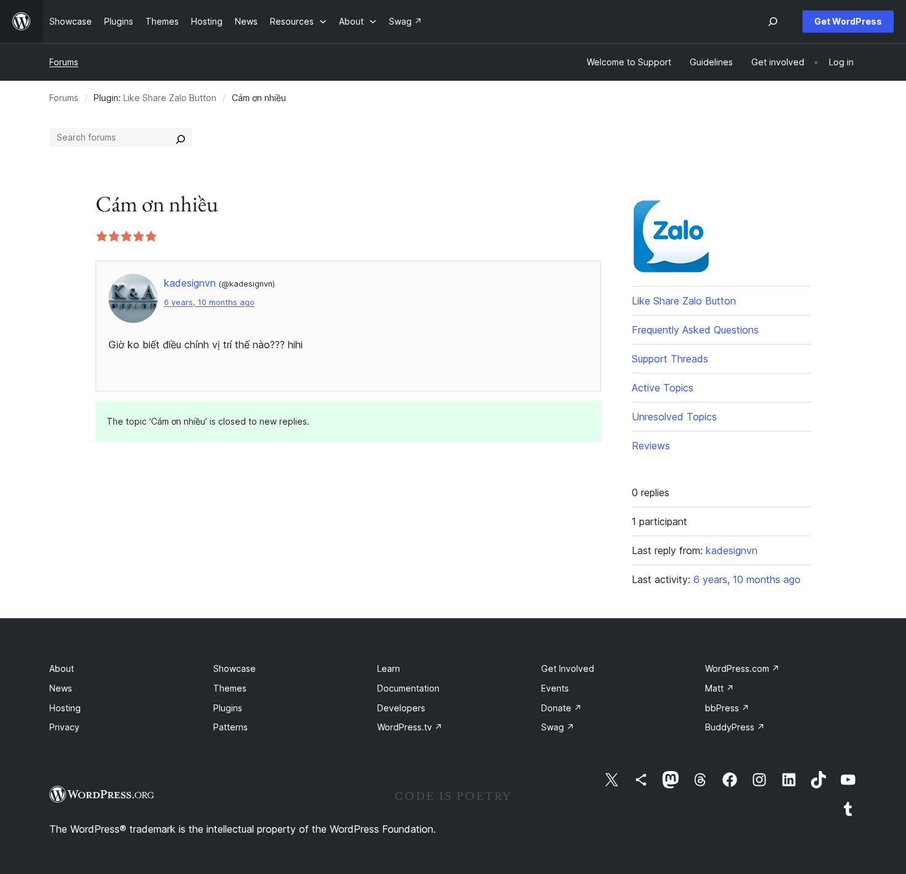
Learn (388, 668)
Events (555, 688)
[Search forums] (180, 137)
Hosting (65, 708)
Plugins (227, 708)
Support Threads (670, 359)
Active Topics (662, 388)
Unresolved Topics (674, 416)
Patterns (230, 727)
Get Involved (567, 668)
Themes (230, 688)
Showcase (234, 668)
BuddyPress (735, 727)
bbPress (727, 708)
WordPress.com (742, 668)
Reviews (651, 445)
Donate (561, 708)
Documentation (408, 688)
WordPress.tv (410, 727)
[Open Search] (773, 21)
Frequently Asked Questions (695, 330)
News (60, 688)
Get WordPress (848, 21)
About (61, 668)
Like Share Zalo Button (169, 97)
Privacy (64, 727)
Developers (401, 708)
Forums (63, 62)
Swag (557, 727)
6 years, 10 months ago (209, 302)
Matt (719, 688)
